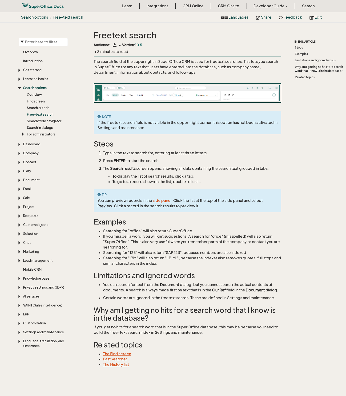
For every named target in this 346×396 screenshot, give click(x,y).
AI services (31, 296)
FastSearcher (115, 359)
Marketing (31, 251)
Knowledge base (36, 278)
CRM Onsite (228, 6)
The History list (116, 364)
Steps (299, 47)
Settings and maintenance (43, 332)
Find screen (36, 101)
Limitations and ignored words (315, 60)
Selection (30, 234)
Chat (27, 243)
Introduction (33, 61)
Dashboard (31, 144)
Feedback (292, 17)
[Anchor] (91, 144)
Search (308, 6)
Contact (29, 162)
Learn (127, 6)
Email (27, 189)
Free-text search (68, 17)
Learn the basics (35, 79)
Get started (32, 70)
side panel (162, 200)
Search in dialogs (40, 128)
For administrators (41, 134)
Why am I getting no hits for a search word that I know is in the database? (319, 69)
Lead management (38, 260)
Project (29, 207)
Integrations (157, 6)
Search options (34, 17)
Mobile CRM (32, 269)
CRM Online (193, 6)
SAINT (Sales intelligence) (42, 305)
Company (31, 153)
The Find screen (117, 353)
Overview (30, 52)
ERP (26, 314)
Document (31, 180)
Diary (27, 171)
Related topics (305, 77)
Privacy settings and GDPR (43, 287)
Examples (301, 54)
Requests (30, 216)
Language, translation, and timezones (43, 343)
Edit (318, 17)
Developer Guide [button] (269, 6)
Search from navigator (44, 121)
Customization (34, 323)
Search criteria (38, 108)
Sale (26, 198)
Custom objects (35, 225)
